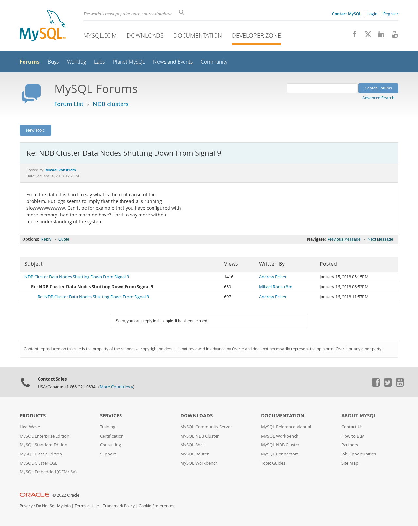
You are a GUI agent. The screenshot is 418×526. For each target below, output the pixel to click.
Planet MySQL (129, 61)
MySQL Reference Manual (286, 427)
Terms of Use (87, 505)
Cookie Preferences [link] (156, 505)
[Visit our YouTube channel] (392, 36)
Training (107, 427)
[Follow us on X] (366, 36)
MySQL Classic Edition (41, 454)
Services (111, 415)
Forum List (68, 104)
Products (33, 415)
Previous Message (344, 239)
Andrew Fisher (273, 276)
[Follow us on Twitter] (387, 385)
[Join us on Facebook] (352, 36)
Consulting (110, 445)
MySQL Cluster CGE (38, 463)
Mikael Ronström (275, 287)
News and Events (173, 61)
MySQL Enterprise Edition (44, 436)
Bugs (53, 61)
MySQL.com (100, 35)
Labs (99, 61)
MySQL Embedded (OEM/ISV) (48, 472)
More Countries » (116, 387)
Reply (46, 239)
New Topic (35, 130)
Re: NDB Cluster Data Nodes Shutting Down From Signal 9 (93, 297)
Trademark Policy (119, 505)
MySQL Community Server (206, 427)
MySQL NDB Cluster (199, 436)
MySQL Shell (192, 445)
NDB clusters (111, 104)
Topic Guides (273, 463)
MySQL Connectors (279, 454)
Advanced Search (378, 97)
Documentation (197, 35)
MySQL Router (194, 454)
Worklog (76, 61)
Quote (63, 239)
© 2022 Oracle (65, 495)
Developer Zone (256, 35)
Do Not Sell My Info (53, 505)
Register (390, 13)
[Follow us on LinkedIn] (379, 36)
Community (214, 61)
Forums (30, 61)
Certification (112, 436)
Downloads (145, 35)
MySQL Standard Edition (43, 445)
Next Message (380, 239)
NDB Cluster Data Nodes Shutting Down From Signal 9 (76, 276)
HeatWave (30, 427)
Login (372, 13)
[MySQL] (42, 26)
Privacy (26, 505)
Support (108, 454)
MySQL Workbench (199, 463)
